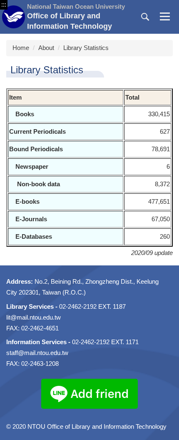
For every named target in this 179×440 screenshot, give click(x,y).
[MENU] (165, 17)
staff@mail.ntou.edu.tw (37, 352)
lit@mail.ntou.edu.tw (33, 317)
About (46, 47)
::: (3, 4)
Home (20, 47)
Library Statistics (86, 47)
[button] (145, 17)
